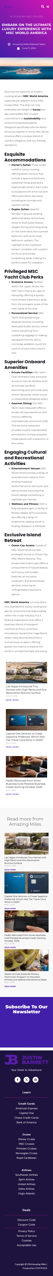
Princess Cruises (26, 1148)
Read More (10, 870)
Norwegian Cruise (26, 1153)
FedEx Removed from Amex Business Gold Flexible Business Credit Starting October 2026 (25, 783)
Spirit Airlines (26, 1179)
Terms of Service (26, 1236)
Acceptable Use (26, 1245)
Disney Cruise (26, 1139)
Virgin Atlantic (26, 1193)
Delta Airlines (26, 1189)
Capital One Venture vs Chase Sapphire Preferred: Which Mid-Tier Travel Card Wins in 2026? (26, 736)
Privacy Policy (26, 1231)
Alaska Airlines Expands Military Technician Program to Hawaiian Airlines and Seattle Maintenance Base (25, 977)
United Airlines (26, 1184)
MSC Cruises (35, 16)
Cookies (27, 1240)
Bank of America (26, 1122)
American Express (27, 1108)
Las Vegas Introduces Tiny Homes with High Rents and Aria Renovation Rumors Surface (26, 689)
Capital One (26, 1113)
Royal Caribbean (26, 1158)
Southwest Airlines (26, 1175)
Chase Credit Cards (26, 1117)
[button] (48, 6)
